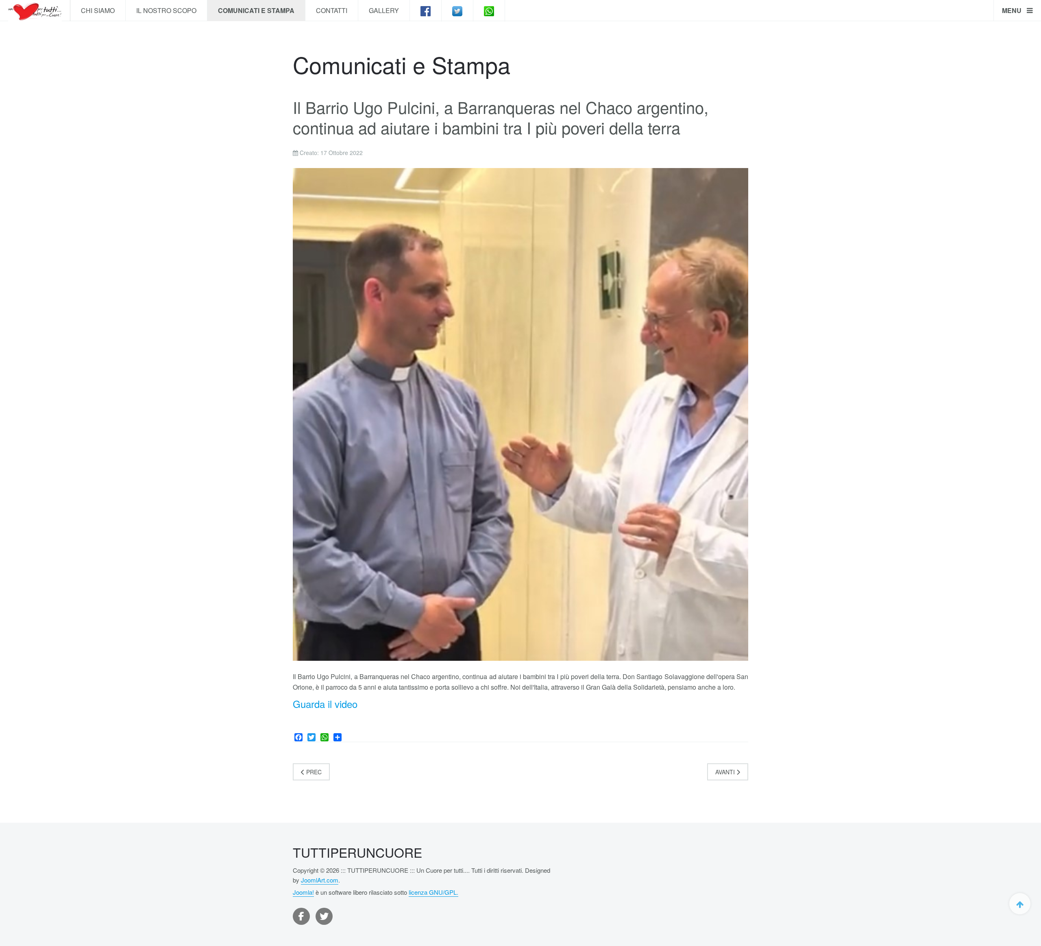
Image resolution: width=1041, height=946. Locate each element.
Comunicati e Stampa (256, 10)
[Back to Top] (1019, 903)
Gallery (384, 10)
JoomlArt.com (319, 880)
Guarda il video (325, 704)
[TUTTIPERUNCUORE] (35, 10)
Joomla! (303, 892)
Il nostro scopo (166, 10)
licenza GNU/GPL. (433, 892)
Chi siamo (98, 10)
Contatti (331, 10)
